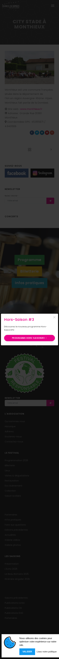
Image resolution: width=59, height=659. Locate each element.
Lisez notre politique (47, 651)
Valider (27, 651)
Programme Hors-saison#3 (28, 338)
